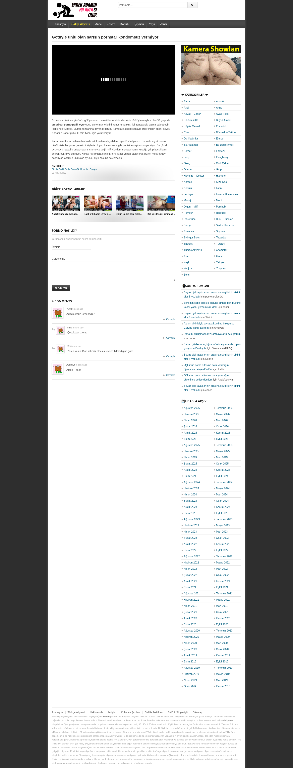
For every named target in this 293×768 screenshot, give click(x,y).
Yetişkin (220, 262)
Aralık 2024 (190, 469)
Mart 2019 (222, 680)
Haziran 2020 (191, 636)
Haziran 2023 (191, 525)
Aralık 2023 (190, 506)
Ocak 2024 (222, 500)
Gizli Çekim (222, 163)
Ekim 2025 (190, 438)
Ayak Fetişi (222, 113)
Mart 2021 (222, 605)
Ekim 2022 (190, 550)
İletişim (112, 712)
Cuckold (220, 126)
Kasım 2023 (223, 506)
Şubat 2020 (190, 649)
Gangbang (222, 157)
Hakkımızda (96, 712)
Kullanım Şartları (130, 712)
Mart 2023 (222, 531)
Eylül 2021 (222, 587)
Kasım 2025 (223, 432)
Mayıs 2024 (223, 488)
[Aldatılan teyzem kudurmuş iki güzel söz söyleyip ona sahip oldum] (66, 203)
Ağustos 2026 (192, 407)
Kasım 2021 (223, 581)
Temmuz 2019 (224, 667)
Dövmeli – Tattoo (226, 132)
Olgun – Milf (191, 206)
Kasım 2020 (223, 618)
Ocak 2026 (222, 426)
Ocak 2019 (190, 686)
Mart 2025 (222, 457)
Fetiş (67, 169)
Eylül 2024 (222, 475)
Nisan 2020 (190, 642)
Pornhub (221, 206)
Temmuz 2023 (224, 519)
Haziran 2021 (191, 599)
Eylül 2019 (222, 661)
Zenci (163, 24)
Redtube (84, 169)
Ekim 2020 (190, 624)
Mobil (219, 200)
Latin (219, 188)
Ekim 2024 (190, 475)
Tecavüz (221, 237)
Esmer (187, 150)
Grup (219, 169)
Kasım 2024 (223, 469)
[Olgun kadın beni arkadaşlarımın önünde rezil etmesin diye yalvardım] (129, 203)
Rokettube (190, 218)
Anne (98, 24)
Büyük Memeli (192, 126)
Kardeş (188, 181)
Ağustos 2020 (192, 630)
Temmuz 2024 (224, 482)
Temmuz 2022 (224, 556)
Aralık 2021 (190, 581)
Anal (186, 107)
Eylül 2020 (222, 624)
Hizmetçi (221, 175)
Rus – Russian (224, 218)
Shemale (189, 231)
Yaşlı (152, 24)
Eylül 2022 (222, 550)
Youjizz (188, 268)
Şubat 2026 (190, 426)
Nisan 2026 (190, 420)
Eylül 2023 (222, 513)
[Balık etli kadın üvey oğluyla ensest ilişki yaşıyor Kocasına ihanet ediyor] (98, 203)
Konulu (124, 24)
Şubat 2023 (190, 537)
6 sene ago (77, 309)
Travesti (188, 243)
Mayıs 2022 (223, 562)
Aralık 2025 (190, 432)
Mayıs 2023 (223, 525)
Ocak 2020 (222, 649)
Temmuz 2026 (224, 407)
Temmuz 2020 (224, 630)
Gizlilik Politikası (154, 712)
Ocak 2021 (222, 612)
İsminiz (56, 246)
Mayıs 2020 (223, 636)
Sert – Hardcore (225, 225)
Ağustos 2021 (192, 593)
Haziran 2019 (191, 673)
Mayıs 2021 (223, 599)
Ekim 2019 (190, 661)
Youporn (220, 268)
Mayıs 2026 (223, 414)
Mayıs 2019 (223, 673)
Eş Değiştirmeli (225, 144)
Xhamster (221, 249)
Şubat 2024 (190, 500)
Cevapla (170, 319)
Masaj (187, 200)
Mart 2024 (222, 494)
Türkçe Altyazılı (193, 249)
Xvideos (220, 256)
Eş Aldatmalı (191, 144)
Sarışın (93, 169)
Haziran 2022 (191, 562)
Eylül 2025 (222, 438)
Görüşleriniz (59, 258)
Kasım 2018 (223, 686)
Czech (187, 132)
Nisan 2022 (190, 568)
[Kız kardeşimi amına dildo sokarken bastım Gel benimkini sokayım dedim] (161, 203)
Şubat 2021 (190, 612)
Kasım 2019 (223, 655)
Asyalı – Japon (192, 113)
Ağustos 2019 (192, 667)
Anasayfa (60, 24)
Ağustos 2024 (192, 482)
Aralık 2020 (190, 618)
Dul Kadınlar (191, 138)
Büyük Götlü (58, 169)
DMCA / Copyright (178, 712)
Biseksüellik (191, 120)
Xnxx (187, 256)
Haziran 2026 (191, 414)
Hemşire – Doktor (194, 175)
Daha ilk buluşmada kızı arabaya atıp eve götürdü (212, 333)
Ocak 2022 (222, 574)
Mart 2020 (222, 642)
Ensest (111, 24)
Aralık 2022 (190, 544)
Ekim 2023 (190, 513)
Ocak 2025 (222, 463)
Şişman (139, 24)
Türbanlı (220, 243)
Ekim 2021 (190, 587)
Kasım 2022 (223, 544)
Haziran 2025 (191, 451)
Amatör (220, 101)
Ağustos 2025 (192, 445)
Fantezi (220, 150)
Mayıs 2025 (223, 451)
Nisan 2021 (190, 605)
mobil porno (227, 720)
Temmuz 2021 (224, 593)
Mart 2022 (222, 568)
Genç (187, 163)
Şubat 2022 (190, 574)
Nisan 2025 (190, 457)
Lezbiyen (189, 194)
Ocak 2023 (222, 537)
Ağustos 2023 (192, 519)
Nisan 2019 (190, 680)
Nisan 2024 (190, 494)
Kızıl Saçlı (222, 181)
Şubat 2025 (190, 463)
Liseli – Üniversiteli (227, 194)
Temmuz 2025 (224, 445)
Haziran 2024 (191, 488)
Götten (188, 169)
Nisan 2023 (190, 531)
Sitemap (197, 712)
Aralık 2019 (190, 655)
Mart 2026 (222, 420)
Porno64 (75, 169)
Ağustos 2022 (192, 556)
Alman (187, 101)
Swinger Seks (192, 237)
